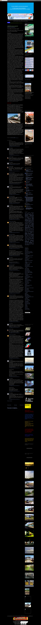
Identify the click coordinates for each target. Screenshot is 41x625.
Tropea (31, 243)
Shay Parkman (11, 196)
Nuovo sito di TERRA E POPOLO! (29, 204)
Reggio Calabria (28, 233)
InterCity (32, 223)
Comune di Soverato (27, 258)
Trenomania (26, 306)
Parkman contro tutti (27, 290)
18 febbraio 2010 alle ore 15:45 (14, 219)
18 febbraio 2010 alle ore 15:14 (14, 164)
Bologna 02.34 (27, 188)
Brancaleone (32, 212)
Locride (26, 226)
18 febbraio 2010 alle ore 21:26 (14, 321)
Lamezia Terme (27, 225)
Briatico (25, 213)
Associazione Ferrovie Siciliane (28, 251)
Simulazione (26, 237)
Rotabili (32, 234)
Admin (10, 162)
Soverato (33, 237)
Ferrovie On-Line (27, 268)
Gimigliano (29, 221)
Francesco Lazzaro (11, 221)
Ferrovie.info (26, 273)
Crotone (32, 217)
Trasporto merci (27, 240)
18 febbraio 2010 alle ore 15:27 (14, 194)
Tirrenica (28, 239)
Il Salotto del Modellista (27, 279)
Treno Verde (28, 243)
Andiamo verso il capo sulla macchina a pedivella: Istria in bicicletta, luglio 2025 (29, 175)
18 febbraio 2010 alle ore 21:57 (14, 327)
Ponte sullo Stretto (27, 231)
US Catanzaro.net (27, 308)
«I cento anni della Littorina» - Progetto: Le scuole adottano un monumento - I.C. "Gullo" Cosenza (29, 185)
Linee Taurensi (32, 225)
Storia (33, 238)
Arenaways (26, 212)
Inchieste (26, 223)
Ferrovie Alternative (27, 265)
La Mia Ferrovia (27, 281)
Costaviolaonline (27, 259)
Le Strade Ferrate (27, 283)
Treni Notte (32, 241)
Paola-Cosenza (26, 230)
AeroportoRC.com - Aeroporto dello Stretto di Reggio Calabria (29, 178)
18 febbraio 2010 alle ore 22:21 (14, 358)
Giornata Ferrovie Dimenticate (28, 222)
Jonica (32, 224)
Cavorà (27, 216)
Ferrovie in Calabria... (12, 408)
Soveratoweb (26, 298)
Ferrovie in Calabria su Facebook (29, 272)
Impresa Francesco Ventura (28, 280)
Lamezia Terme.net (27, 282)
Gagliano (27, 221)
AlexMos (10, 166)
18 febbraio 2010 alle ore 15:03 (14, 160)
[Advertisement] (16, 403)
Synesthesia (27, 187)
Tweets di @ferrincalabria (28, 79)
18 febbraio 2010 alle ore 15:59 (14, 232)
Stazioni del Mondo (27, 299)
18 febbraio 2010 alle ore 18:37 (14, 270)
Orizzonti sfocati (28, 181)
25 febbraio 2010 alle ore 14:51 (14, 385)
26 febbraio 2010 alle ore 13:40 (14, 399)
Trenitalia (30, 242)
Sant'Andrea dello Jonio (28, 236)
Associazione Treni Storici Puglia (29, 252)
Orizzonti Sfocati (27, 289)
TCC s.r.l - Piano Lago (27, 300)
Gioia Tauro (32, 221)
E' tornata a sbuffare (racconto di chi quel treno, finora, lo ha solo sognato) (29, 195)
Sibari (31, 236)
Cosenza (28, 217)
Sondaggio (29, 237)
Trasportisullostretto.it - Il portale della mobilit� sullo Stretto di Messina (29, 208)
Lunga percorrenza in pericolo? (12, 26)
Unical (33, 243)
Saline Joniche (27, 235)
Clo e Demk (26, 254)
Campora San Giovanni (30, 213)
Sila (33, 236)
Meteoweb (26, 284)
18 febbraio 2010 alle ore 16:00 (14, 242)
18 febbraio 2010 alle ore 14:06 (14, 146)
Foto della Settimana (28, 220)
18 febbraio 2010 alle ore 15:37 (14, 203)
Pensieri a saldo (27, 182)
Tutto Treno (26, 307)
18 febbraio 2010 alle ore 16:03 (14, 248)
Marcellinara (28, 228)
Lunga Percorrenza (31, 226)
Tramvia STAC (32, 239)
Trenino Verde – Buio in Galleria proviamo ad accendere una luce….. (29, 201)
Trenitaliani (26, 305)
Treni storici (26, 242)
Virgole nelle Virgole (27, 309)
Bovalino (29, 212)
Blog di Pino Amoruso (27, 253)
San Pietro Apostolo (31, 235)
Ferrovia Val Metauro (27, 264)
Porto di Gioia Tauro (31, 231)
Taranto (26, 239)
